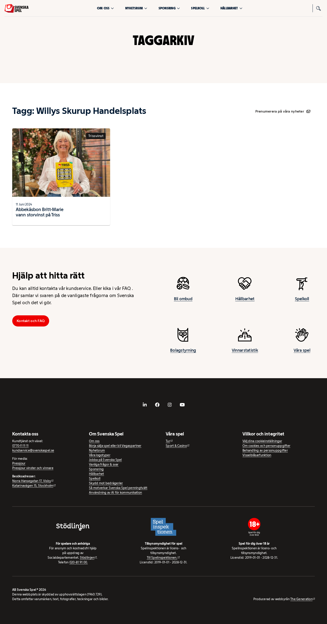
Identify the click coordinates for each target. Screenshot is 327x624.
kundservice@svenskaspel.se (33, 450)
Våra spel (302, 350)
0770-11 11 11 (20, 446)
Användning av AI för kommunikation (115, 493)
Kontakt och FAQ (31, 321)
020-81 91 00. (78, 562)
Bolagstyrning (183, 350)
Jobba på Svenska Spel (105, 460)
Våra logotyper (99, 455)
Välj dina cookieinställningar (262, 441)
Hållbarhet (229, 8)
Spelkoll (198, 8)
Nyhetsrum (134, 8)
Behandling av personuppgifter (265, 450)
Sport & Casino (176, 446)
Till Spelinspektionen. (162, 558)
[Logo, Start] (16, 8)
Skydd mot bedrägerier (106, 483)
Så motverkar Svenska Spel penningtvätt (118, 488)
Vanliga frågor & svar (104, 464)
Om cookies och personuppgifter (266, 446)
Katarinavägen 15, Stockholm (32, 486)
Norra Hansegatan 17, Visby (31, 481)
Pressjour (18, 463)
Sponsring (167, 8)
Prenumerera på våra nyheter (279, 111)
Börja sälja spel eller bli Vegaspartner (115, 446)
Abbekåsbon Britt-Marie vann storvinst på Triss (39, 212)
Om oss (103, 8)
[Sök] (319, 8)
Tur (168, 441)
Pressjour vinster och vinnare (32, 468)
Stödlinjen (87, 558)
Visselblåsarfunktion (256, 455)
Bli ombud (183, 298)
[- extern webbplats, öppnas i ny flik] (145, 405)
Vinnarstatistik (245, 350)
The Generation (301, 599)
